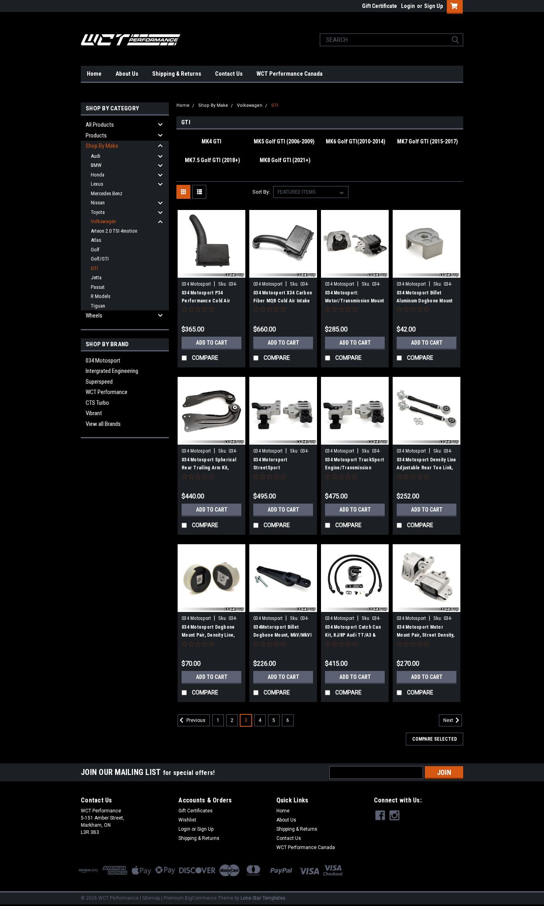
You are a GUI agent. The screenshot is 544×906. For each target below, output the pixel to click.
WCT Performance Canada (289, 73)
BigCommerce (201, 898)
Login (408, 6)
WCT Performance (106, 392)
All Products (100, 124)
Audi (95, 156)
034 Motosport (103, 360)
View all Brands (103, 424)
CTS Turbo (97, 402)
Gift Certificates (195, 811)
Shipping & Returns (176, 73)
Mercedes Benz (106, 193)
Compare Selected (434, 739)
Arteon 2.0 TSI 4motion (114, 231)
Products (96, 135)
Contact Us (229, 73)
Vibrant (94, 413)
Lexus (97, 184)
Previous (195, 721)
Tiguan (98, 306)
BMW (96, 165)
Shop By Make (102, 145)
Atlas (96, 240)
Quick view (211, 272)
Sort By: (261, 192)
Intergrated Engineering (112, 371)
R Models (100, 296)
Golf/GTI (100, 259)
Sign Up (433, 6)
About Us (126, 73)
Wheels (94, 315)
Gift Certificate (379, 6)
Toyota (98, 212)
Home (94, 73)
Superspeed (99, 381)
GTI (94, 268)
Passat (98, 287)
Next (448, 721)
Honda (97, 175)
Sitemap (151, 898)
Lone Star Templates (263, 898)
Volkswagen (103, 221)
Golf (95, 250)
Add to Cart (211, 342)
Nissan (98, 203)
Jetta (96, 277)
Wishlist (187, 820)
